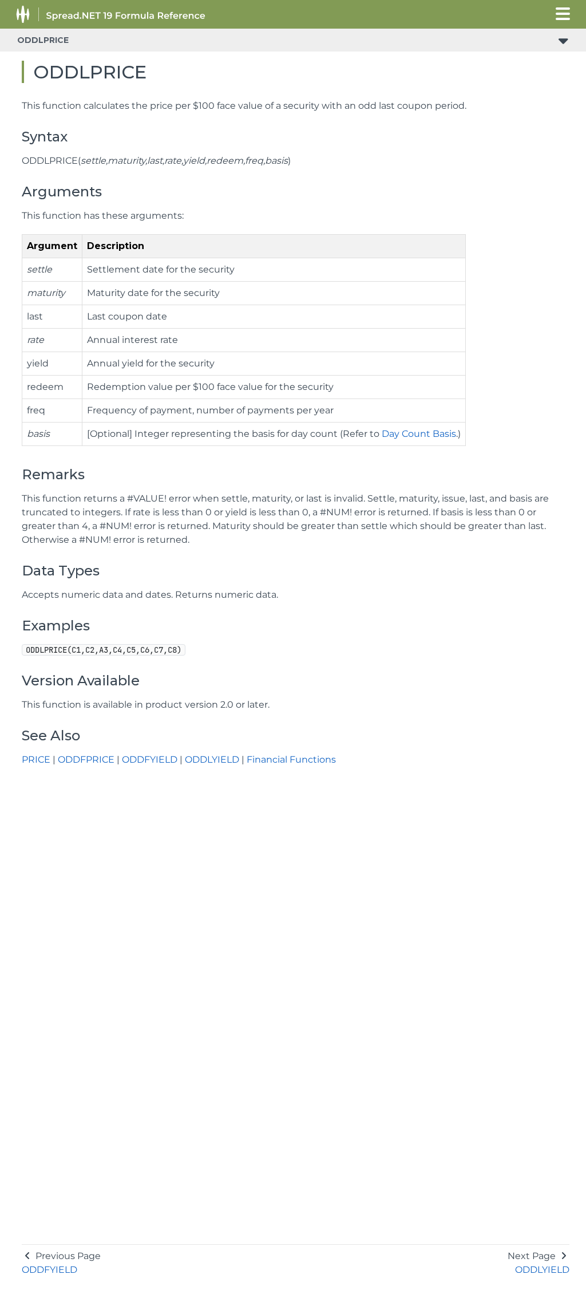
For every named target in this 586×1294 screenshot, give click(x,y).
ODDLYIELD (212, 759)
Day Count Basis (419, 433)
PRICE (36, 759)
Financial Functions (291, 759)
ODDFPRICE (86, 759)
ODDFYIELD (149, 759)
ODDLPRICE (43, 40)
